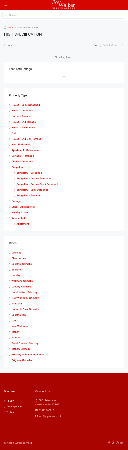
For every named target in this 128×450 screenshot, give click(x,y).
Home (10, 27)
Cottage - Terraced (23, 155)
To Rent (10, 412)
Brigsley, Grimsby (22, 360)
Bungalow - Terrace (28, 195)
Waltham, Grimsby (22, 280)
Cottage (16, 201)
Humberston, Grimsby (24, 292)
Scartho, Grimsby (22, 263)
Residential (18, 218)
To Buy (10, 401)
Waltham (17, 303)
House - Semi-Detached (26, 104)
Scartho (16, 269)
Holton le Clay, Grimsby (25, 309)
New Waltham (20, 326)
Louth (15, 320)
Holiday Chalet (20, 212)
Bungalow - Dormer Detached (34, 178)
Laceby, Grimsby (21, 286)
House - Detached (22, 110)
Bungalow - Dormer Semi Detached (37, 184)
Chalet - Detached (22, 161)
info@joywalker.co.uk (50, 416)
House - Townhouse (23, 127)
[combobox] (113, 45)
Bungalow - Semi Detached (32, 189)
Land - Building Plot (23, 206)
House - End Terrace (24, 121)
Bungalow (17, 167)
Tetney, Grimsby (21, 348)
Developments (14, 406)
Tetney (15, 331)
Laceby (16, 275)
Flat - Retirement (21, 144)
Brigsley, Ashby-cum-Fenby (28, 354)
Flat (14, 133)
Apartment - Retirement (26, 150)
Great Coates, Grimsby (25, 343)
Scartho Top (19, 314)
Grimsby (16, 252)
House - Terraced (22, 116)
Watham (16, 337)
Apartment (22, 223)
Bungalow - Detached (29, 172)
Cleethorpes (19, 258)
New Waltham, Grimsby (25, 297)
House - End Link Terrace (26, 138)
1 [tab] (65, 78)
